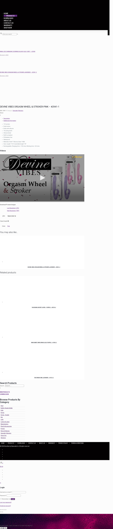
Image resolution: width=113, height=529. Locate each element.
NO (1, 528)
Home (3, 443)
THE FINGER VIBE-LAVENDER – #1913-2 (44, 377)
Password (3, 495)
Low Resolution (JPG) (13, 208)
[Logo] (77, 157)
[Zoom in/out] (0, 509)
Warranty (51, 443)
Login (12, 499)
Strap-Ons (3, 435)
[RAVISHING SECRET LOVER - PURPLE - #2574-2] (44, 289)
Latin (2, 419)
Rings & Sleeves (5, 431)
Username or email (5, 492)
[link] (17, 34)
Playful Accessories (6, 426)
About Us (42, 443)
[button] (42, 178)
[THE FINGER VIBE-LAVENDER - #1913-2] (44, 359)
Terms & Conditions (77, 443)
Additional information (10, 120)
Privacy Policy (63, 443)
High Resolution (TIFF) (13, 210)
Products (11, 443)
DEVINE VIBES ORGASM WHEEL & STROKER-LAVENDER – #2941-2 (44, 267)
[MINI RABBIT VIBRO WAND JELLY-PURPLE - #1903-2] (44, 324)
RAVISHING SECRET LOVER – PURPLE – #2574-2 (44, 307)
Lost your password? (5, 502)
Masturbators (4, 424)
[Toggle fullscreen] (2, 509)
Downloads (21, 443)
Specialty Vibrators (18, 110)
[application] (42, 178)
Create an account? (5, 506)
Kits (2, 417)
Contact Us (32, 443)
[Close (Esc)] (5, 509)
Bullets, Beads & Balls (7, 408)
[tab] (44, 118)
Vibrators (3, 438)
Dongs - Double (5, 415)
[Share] (4, 509)
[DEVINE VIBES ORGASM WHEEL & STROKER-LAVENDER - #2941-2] (44, 249)
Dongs (2, 412)
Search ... (2, 385)
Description (7, 118)
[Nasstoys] (17, 8)
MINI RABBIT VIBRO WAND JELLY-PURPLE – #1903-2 (44, 342)
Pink (8, 226)
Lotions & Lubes (5, 421)
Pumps (3, 428)
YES (5, 528)
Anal (2, 405)
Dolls (2, 410)
